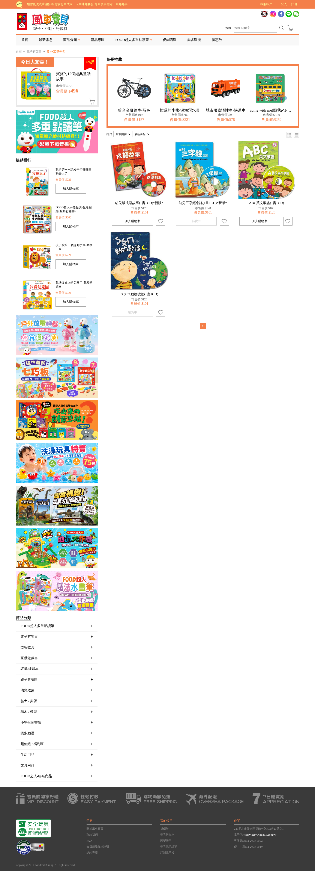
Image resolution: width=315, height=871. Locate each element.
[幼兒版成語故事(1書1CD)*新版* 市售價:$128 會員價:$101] (139, 170)
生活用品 (57, 754)
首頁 (24, 40)
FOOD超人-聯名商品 (57, 776)
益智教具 (57, 647)
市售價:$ (64, 86)
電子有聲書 (34, 51)
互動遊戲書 (57, 658)
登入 (284, 4)
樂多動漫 (194, 40)
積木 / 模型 (57, 711)
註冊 (294, 4)
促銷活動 (170, 40)
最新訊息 (45, 40)
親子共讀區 (57, 679)
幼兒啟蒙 (57, 690)
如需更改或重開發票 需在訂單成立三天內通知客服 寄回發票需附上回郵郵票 (77, 4)
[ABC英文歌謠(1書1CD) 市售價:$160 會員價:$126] (267, 170)
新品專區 (98, 40)
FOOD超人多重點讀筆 (57, 625)
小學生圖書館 (57, 722)
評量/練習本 (57, 668)
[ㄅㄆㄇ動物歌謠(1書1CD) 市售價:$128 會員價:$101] (139, 261)
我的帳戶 (266, 4)
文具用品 (57, 765)
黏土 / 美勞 (57, 700)
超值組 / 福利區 (57, 743)
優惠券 (217, 40)
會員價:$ (67, 91)
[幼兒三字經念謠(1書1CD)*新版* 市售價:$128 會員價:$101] (203, 170)
